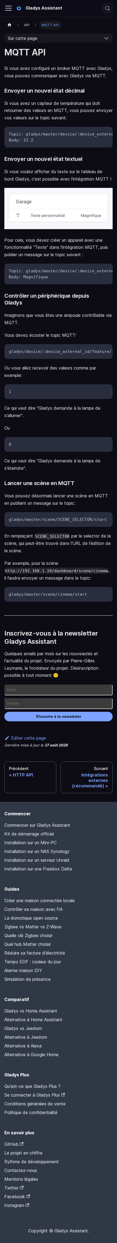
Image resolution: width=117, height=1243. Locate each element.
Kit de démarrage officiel (29, 834)
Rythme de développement (31, 1161)
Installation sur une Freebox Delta (38, 869)
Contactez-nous (20, 1170)
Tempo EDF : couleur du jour (32, 961)
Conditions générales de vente (35, 1103)
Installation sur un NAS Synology (36, 851)
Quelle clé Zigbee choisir (28, 935)
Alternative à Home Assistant (33, 1019)
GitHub (11, 1144)
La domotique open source (31, 918)
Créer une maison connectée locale (39, 900)
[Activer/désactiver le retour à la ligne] (96, 133)
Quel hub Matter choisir (27, 944)
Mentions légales (21, 1179)
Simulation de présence (27, 979)
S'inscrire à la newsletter (58, 716)
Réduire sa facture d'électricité (34, 953)
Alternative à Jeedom (25, 1037)
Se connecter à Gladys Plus (32, 1095)
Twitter (11, 1188)
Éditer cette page (28, 738)
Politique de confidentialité (30, 1112)
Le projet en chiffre (23, 1153)
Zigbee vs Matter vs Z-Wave (32, 926)
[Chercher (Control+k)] (107, 8)
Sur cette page (22, 38)
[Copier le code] (105, 133)
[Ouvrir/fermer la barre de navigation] (8, 8)
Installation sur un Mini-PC (30, 842)
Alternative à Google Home (31, 1054)
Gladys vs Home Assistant (30, 1011)
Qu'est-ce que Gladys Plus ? (32, 1086)
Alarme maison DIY (23, 970)
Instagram (14, 1205)
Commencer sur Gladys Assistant (37, 825)
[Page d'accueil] (9, 25)
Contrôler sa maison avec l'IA (33, 909)
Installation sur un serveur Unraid (36, 860)
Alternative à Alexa (23, 1046)
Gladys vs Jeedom (23, 1028)
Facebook (14, 1196)
